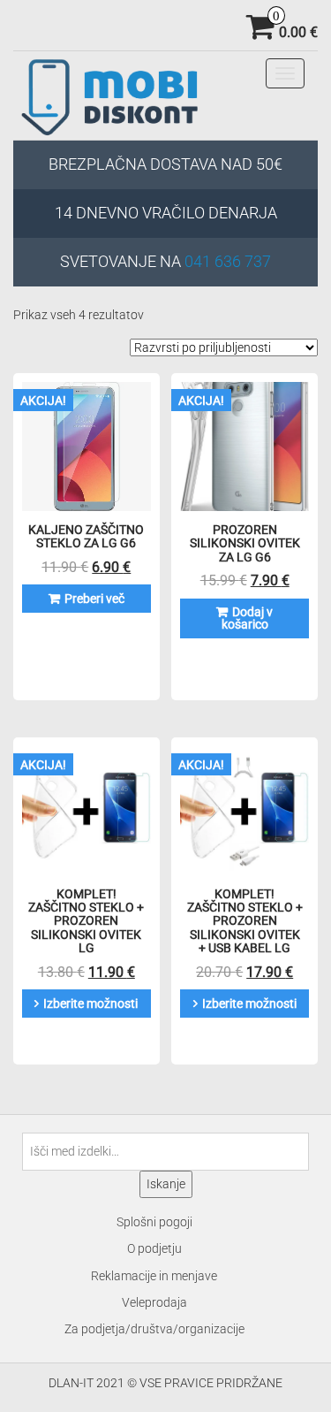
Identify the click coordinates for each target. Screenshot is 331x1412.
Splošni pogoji (154, 1222)
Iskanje (166, 1184)
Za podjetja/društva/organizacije (154, 1329)
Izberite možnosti (90, 1003)
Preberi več (94, 599)
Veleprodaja (154, 1302)
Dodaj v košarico (248, 618)
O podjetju (154, 1248)
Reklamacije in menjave (154, 1276)
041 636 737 (227, 261)
